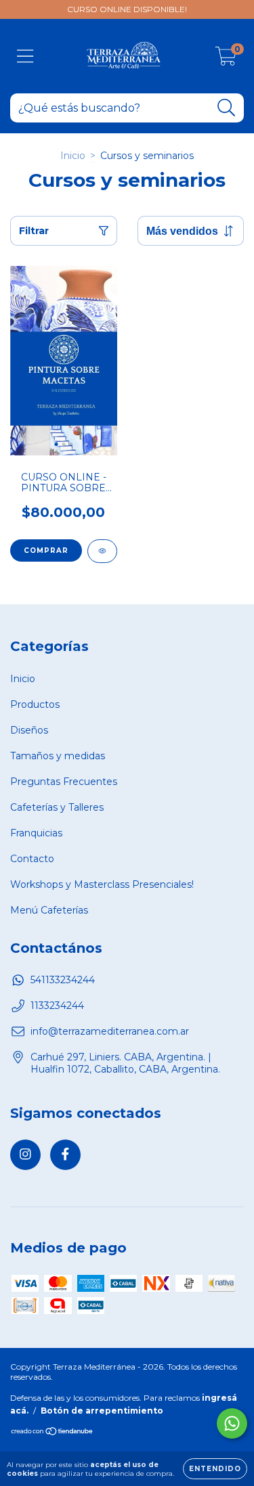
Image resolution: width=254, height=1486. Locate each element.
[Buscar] (226, 108)
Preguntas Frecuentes (63, 781)
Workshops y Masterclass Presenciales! (102, 884)
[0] (226, 59)
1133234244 (57, 1005)
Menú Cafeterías (49, 910)
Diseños (29, 730)
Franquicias (36, 833)
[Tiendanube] (52, 1433)
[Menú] (25, 56)
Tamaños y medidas (57, 756)
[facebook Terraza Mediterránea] (65, 1155)
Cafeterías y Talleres (57, 807)
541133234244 (62, 980)
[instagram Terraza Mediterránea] (25, 1155)
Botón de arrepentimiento (102, 1410)
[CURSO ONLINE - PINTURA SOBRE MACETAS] (102, 551)
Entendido (215, 1468)
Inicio (72, 156)
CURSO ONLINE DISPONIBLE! (127, 9)
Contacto (32, 859)
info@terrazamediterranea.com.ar (109, 1031)
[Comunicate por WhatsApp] (232, 1423)
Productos (35, 704)
